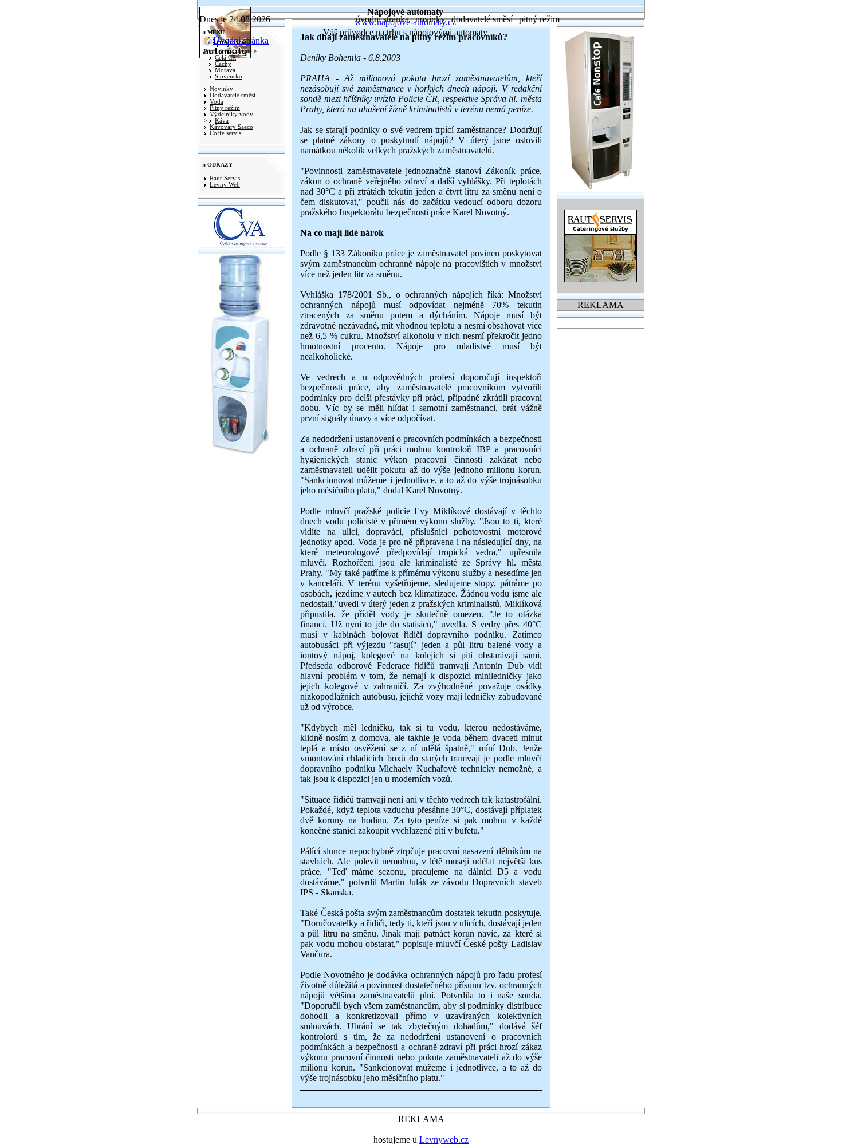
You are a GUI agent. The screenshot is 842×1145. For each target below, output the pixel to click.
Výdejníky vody (231, 114)
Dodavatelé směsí (232, 95)
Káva (222, 120)
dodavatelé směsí (482, 19)
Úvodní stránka (241, 40)
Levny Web (225, 184)
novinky (430, 19)
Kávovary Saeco (231, 127)
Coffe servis (225, 133)
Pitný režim (225, 108)
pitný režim (539, 19)
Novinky (221, 89)
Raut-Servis (225, 178)
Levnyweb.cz (444, 1139)
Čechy (223, 64)
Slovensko (228, 76)
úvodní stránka (382, 19)
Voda (216, 101)
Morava (225, 70)
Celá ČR (225, 57)
